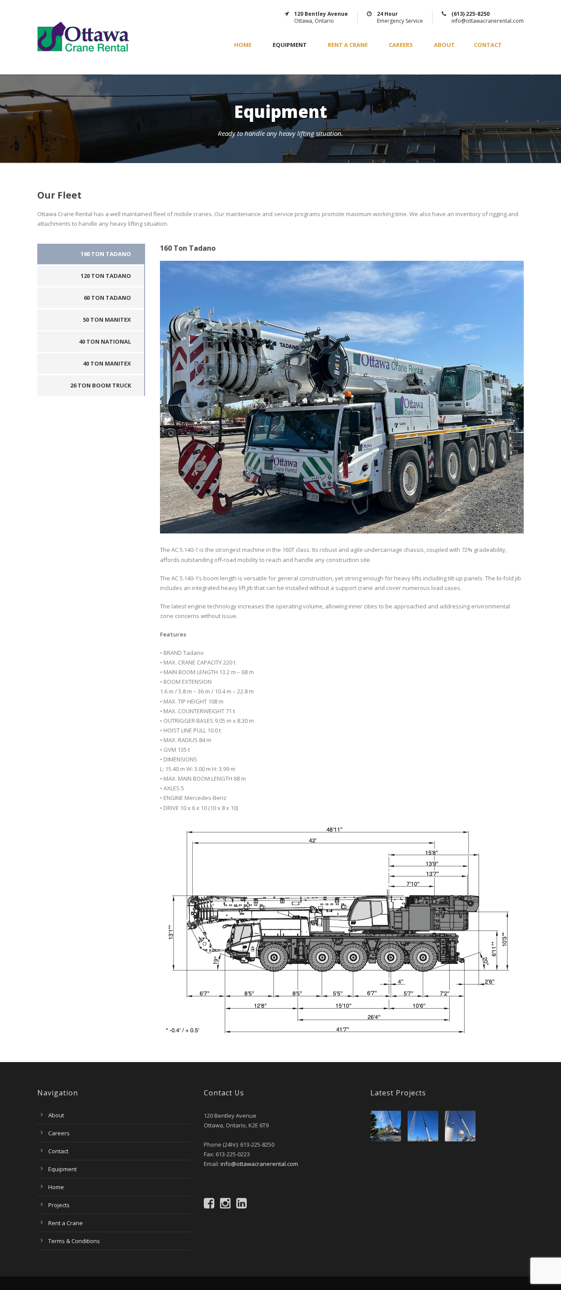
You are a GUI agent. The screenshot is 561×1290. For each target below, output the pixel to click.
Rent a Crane (348, 45)
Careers (401, 45)
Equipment (290, 45)
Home (243, 45)
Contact (488, 45)
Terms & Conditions (74, 1241)
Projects (59, 1205)
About (444, 45)
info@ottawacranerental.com (259, 1164)
